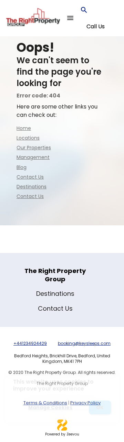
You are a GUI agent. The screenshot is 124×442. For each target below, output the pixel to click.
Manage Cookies (50, 407)
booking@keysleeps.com (84, 343)
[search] (84, 10)
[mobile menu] (70, 18)
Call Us (95, 26)
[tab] (95, 26)
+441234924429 (30, 343)
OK (100, 407)
